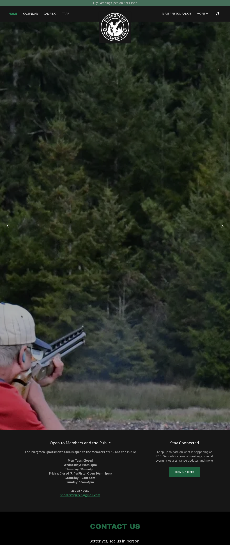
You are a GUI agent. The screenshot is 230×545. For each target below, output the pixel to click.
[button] (202, 14)
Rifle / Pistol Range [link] (176, 14)
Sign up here (184, 472)
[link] (115, 13)
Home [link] (13, 14)
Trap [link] (65, 14)
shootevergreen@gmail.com (80, 495)
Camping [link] (49, 14)
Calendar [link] (30, 14)
